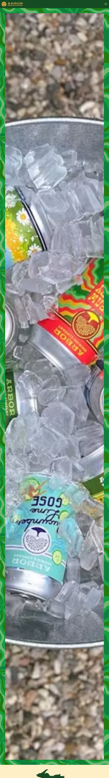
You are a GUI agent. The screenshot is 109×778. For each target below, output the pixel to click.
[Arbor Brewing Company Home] (12, 4)
